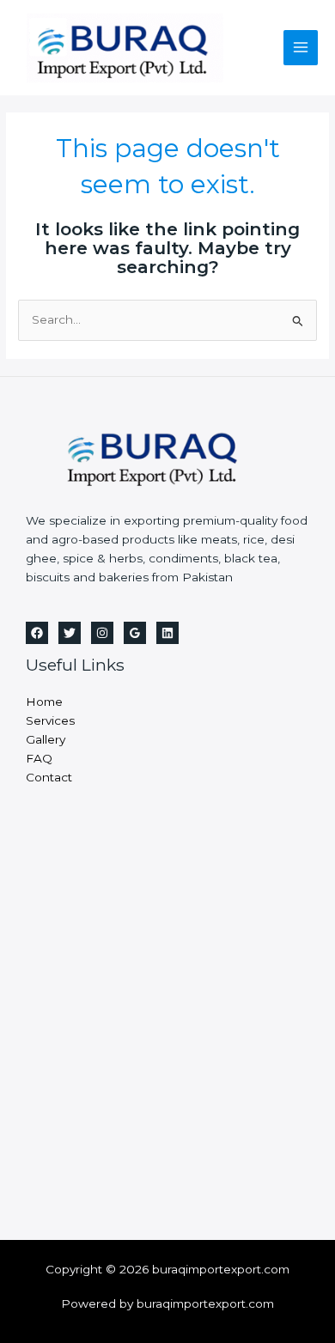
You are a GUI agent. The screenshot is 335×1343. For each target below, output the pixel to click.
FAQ (39, 758)
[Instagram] (102, 633)
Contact (49, 777)
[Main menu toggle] (301, 47)
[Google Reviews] (135, 633)
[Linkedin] (167, 633)
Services (50, 720)
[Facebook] (37, 633)
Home (44, 701)
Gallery (45, 739)
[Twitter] (69, 633)
